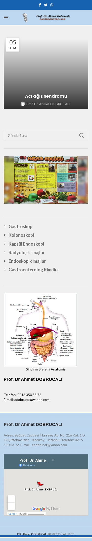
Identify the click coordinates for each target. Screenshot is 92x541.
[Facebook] (39, 5)
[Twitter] (45, 5)
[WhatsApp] (52, 5)
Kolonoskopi (21, 235)
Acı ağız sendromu (46, 96)
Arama (82, 135)
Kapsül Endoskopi (26, 244)
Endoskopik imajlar (27, 261)
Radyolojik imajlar (27, 252)
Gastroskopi (21, 226)
